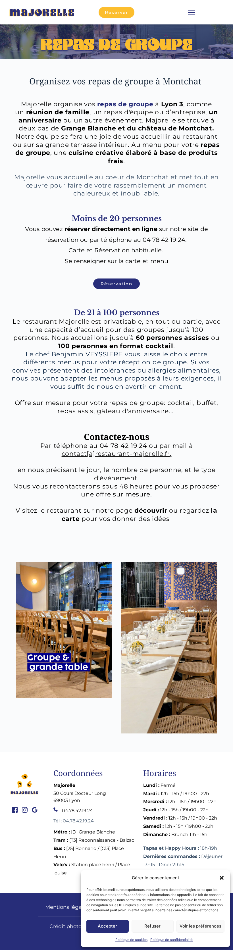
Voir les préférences (200, 926)
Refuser (152, 926)
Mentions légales (67, 907)
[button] (221, 878)
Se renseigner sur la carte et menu (116, 261)
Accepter (107, 926)
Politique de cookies (131, 939)
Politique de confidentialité (171, 939)
